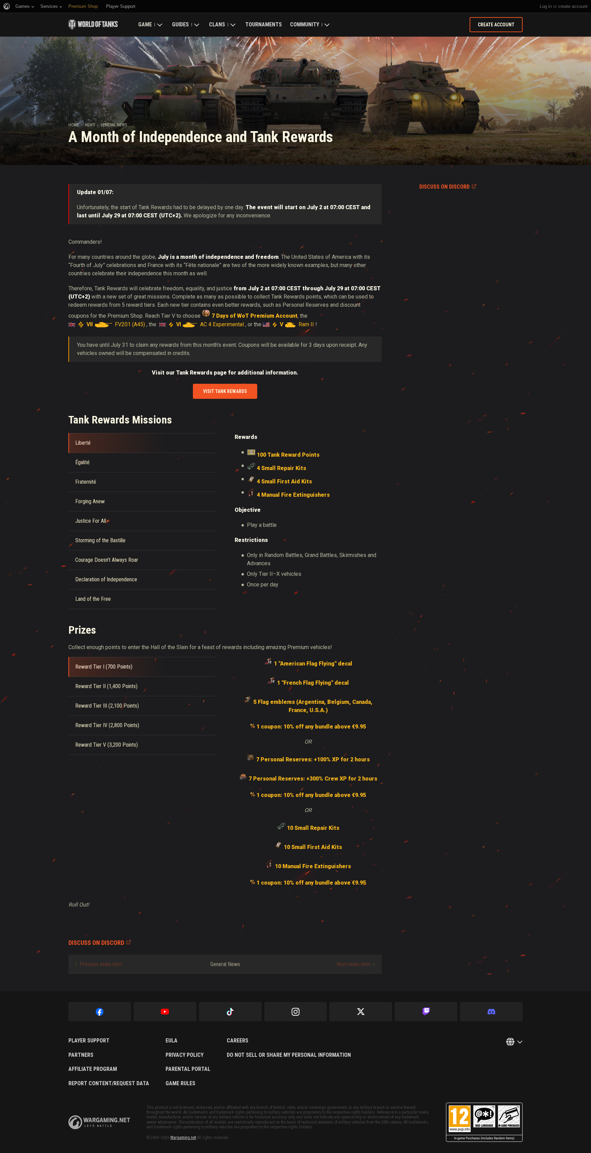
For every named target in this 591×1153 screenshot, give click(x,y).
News (90, 125)
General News (114, 125)
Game (145, 24)
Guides (180, 24)
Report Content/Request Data (108, 1083)
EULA (172, 1041)
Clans (217, 24)
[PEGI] (484, 1122)
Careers (237, 1041)
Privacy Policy (184, 1055)
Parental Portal (188, 1069)
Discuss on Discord (444, 186)
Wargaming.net (183, 1137)
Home (73, 125)
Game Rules (180, 1083)
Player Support (88, 1041)
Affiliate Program (92, 1069)
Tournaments (263, 24)
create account (573, 6)
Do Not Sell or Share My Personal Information (289, 1055)
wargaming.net (99, 1122)
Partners (80, 1055)
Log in (546, 6)
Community (304, 24)
